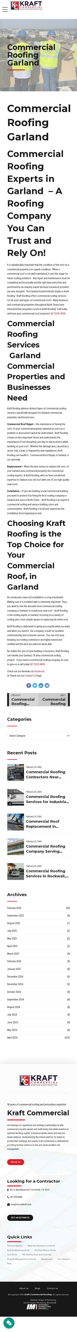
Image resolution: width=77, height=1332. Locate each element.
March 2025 (13, 953)
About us (23, 1288)
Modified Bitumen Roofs (45, 1250)
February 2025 (14, 961)
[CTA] (9, 1323)
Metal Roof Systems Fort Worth (41, 1245)
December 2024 (15, 976)
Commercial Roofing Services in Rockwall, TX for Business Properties (46, 874)
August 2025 (13, 923)
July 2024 (12, 1014)
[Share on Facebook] (28, 685)
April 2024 (12, 1037)
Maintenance (46, 1259)
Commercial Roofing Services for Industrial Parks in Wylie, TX (46, 799)
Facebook (39, 671)
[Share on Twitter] (34, 685)
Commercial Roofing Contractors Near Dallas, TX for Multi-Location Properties (45, 775)
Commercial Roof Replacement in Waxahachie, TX (42, 824)
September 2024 (15, 999)
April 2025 (12, 946)
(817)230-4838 (58, 313)
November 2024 (15, 984)
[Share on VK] (47, 685)
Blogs (37, 1288)
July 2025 (12, 930)
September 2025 (15, 915)
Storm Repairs (63, 1259)
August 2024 (13, 1007)
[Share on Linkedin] (40, 685)
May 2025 (12, 938)
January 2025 (14, 969)
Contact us (52, 1288)
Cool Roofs (12, 1254)
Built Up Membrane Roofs (18, 1250)
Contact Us (30, 675)
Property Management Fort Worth (21, 1259)
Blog (10, 38)
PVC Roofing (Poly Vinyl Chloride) (36, 1254)
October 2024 (14, 991)
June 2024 (12, 1022)
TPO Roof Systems (15, 1245)
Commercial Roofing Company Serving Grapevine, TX (45, 849)
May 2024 (12, 1030)
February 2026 (14, 908)
